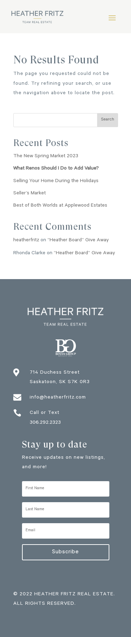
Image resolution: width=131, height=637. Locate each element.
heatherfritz (26, 240)
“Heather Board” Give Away (78, 240)
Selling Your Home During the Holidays (56, 181)
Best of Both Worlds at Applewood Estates (60, 206)
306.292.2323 (45, 423)
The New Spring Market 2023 (45, 156)
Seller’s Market (29, 193)
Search (107, 119)
